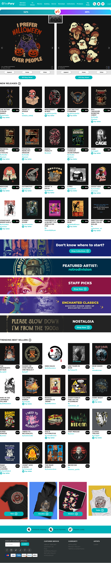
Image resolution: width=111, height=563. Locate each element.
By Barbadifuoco (73, 224)
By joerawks (4, 115)
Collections (71, 4)
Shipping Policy (50, 551)
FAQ (45, 549)
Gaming (47, 4)
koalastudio (6, 68)
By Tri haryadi (27, 469)
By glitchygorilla (51, 113)
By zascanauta (27, 224)
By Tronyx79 (72, 370)
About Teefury (50, 544)
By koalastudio (27, 435)
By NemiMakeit (5, 471)
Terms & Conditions (76, 549)
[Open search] (94, 4)
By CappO (94, 151)
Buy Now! (27, 77)
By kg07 (25, 372)
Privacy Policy (74, 546)
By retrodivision (50, 435)
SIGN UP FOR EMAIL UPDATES (16, 541)
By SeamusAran (50, 469)
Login (109, 4)
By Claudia (26, 401)
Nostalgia (61, 4)
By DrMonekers (50, 368)
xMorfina (62, 68)
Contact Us (48, 546)
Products (80, 4)
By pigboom (26, 188)
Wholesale (48, 555)
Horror (53, 4)
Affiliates (72, 544)
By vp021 (3, 188)
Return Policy (50, 553)
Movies (39, 4)
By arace (48, 153)
